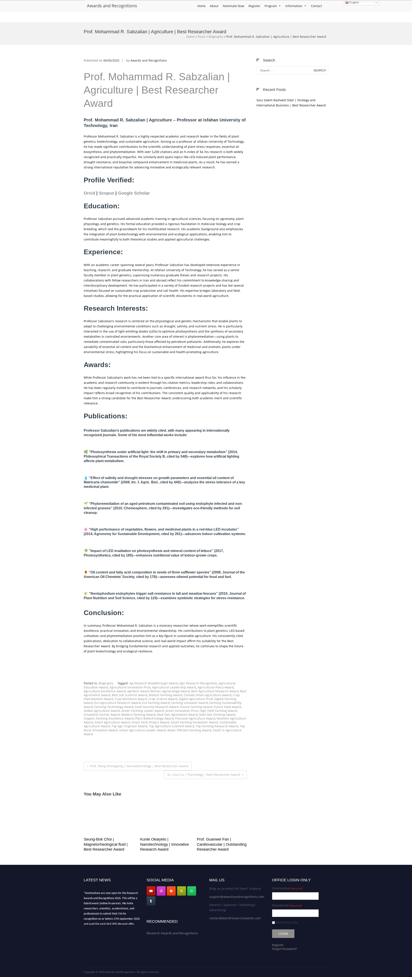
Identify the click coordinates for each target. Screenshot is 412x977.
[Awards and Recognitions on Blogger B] (171, 891)
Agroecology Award (176, 691)
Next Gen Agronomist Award (177, 714)
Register (254, 6)
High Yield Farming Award (218, 711)
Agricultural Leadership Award (174, 687)
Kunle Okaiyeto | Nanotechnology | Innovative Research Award (108, 844)
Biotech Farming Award (165, 695)
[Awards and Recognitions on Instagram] (161, 891)
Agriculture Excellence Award (105, 691)
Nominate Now (233, 6)
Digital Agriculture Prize (196, 699)
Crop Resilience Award (131, 699)
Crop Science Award (162, 699)
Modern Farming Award (138, 714)
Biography (216, 37)
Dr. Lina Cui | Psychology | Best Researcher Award (203, 775)
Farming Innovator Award (189, 703)
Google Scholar (134, 193)
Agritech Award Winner (144, 691)
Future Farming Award (196, 707)
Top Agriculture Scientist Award (171, 726)
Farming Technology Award (113, 707)
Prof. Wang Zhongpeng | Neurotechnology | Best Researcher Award (139, 766)
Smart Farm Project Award (150, 722)
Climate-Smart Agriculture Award (207, 695)
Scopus (106, 193)
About (214, 6)
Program (271, 6)
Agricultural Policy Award (216, 687)
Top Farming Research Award (217, 726)
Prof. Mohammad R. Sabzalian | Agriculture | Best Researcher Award (157, 90)
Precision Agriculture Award (195, 718)
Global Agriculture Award (102, 711)
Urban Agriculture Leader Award (142, 730)
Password (287, 905)
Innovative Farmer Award (102, 714)
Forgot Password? (284, 949)
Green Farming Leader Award (142, 711)
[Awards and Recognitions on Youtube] (151, 891)
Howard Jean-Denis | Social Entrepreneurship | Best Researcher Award (220, 844)
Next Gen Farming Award (217, 714)
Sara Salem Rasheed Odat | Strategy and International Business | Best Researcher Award (291, 102)
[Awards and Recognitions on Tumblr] (151, 901)
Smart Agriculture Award (112, 722)
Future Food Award (227, 707)
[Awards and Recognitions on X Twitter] (181, 891)
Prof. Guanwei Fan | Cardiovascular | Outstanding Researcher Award (165, 844)
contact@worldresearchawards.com (235, 918)
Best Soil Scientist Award (129, 695)
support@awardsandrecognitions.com (236, 897)
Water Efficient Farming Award (189, 730)
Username (287, 888)
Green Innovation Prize (181, 711)
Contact (316, 6)
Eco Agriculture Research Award (117, 703)
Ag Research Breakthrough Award (153, 683)
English (354, 2)
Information (293, 6)
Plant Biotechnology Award (154, 718)
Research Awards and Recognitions (172, 933)
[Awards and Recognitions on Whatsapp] (191, 891)
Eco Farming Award (156, 703)
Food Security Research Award (157, 707)
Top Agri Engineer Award (129, 726)
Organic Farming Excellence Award (109, 718)
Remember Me (287, 922)
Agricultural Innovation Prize (130, 687)
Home (201, 6)
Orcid (89, 193)
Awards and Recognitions (112, 6)
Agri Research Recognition (198, 683)
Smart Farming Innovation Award (194, 722)
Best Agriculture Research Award (215, 691)
